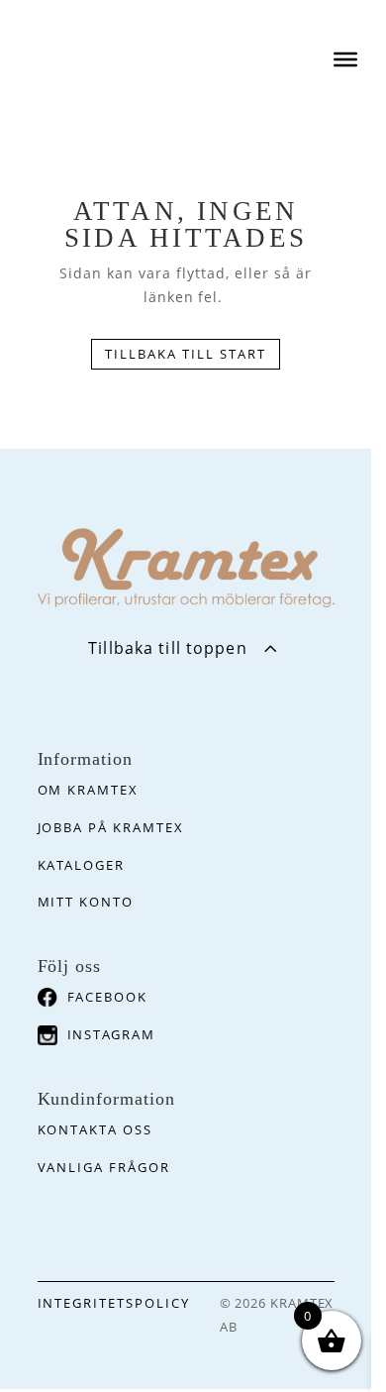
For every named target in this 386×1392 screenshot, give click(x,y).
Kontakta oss (95, 1129)
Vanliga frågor (104, 1167)
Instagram (111, 1034)
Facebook (107, 997)
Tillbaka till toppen (167, 648)
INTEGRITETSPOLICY (114, 1303)
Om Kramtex (89, 790)
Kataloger (82, 865)
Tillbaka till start (185, 354)
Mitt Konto (86, 901)
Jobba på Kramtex (111, 827)
